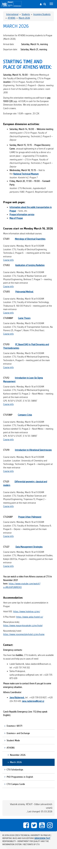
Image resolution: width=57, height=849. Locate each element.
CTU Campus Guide (16, 784)
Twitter (34, 825)
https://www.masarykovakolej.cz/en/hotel (22, 625)
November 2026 (17, 755)
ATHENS (11, 747)
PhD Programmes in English (20, 776)
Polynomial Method (24, 291)
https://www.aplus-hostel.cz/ (29, 616)
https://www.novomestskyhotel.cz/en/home (23, 634)
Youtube (42, 825)
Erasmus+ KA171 (14, 725)
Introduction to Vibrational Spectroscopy (33, 450)
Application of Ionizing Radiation (30, 265)
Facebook (26, 825)
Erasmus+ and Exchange (18, 733)
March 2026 (16, 762)
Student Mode (13, 740)
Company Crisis (25, 414)
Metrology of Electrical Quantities (30, 238)
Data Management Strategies (29, 546)
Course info (8, 260)
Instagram (50, 825)
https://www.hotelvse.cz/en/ (26, 611)
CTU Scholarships (15, 769)
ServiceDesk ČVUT (42, 838)
